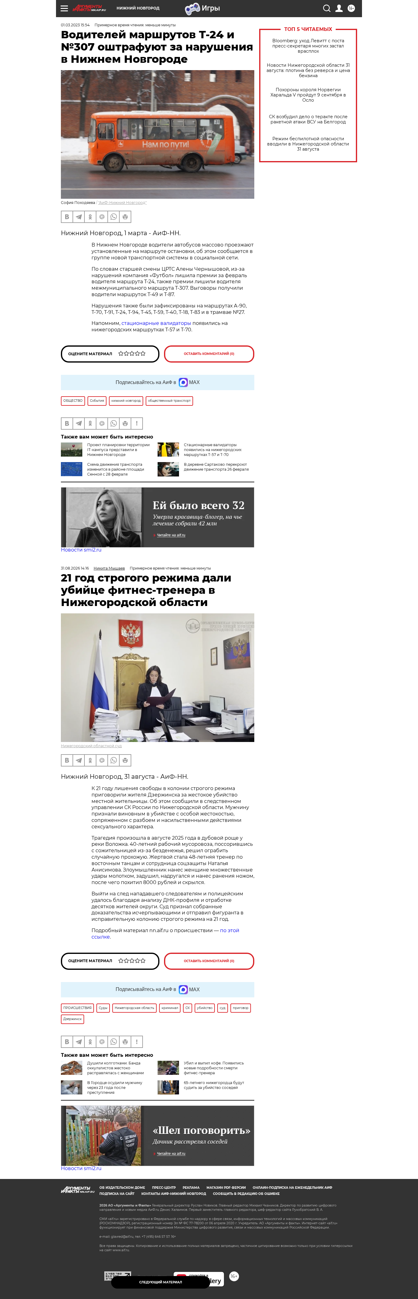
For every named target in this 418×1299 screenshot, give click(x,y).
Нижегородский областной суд (91, 746)
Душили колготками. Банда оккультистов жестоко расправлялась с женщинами (115, 1068)
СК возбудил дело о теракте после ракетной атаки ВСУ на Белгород (308, 119)
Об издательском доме (122, 1188)
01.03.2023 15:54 (75, 25)
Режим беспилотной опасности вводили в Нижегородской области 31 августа (308, 144)
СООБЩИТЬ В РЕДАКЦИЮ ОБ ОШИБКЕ (246, 1194)
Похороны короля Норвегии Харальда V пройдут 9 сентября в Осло (308, 95)
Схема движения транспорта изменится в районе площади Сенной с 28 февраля (115, 469)
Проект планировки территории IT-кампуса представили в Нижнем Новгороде (118, 449)
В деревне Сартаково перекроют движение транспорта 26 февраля (216, 467)
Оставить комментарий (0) (209, 354)
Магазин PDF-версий (226, 1188)
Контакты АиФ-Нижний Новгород (173, 1194)
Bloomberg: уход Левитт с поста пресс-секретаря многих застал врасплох (308, 46)
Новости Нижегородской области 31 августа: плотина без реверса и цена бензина (308, 70)
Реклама (191, 1188)
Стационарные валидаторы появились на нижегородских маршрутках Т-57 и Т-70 (212, 449)
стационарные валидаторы (155, 323)
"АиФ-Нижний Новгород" (122, 202)
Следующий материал (160, 1282)
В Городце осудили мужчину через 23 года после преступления (114, 1087)
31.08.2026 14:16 (75, 568)
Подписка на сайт (116, 1194)
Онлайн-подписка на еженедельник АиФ (292, 1188)
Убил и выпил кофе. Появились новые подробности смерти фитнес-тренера (214, 1068)
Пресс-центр (164, 1188)
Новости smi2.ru (81, 550)
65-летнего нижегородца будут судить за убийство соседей (214, 1085)
